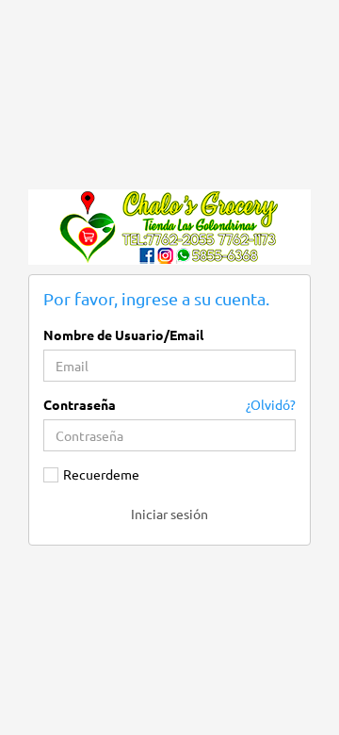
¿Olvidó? (271, 404)
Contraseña (79, 404)
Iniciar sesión (169, 513)
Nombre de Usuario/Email (123, 334)
